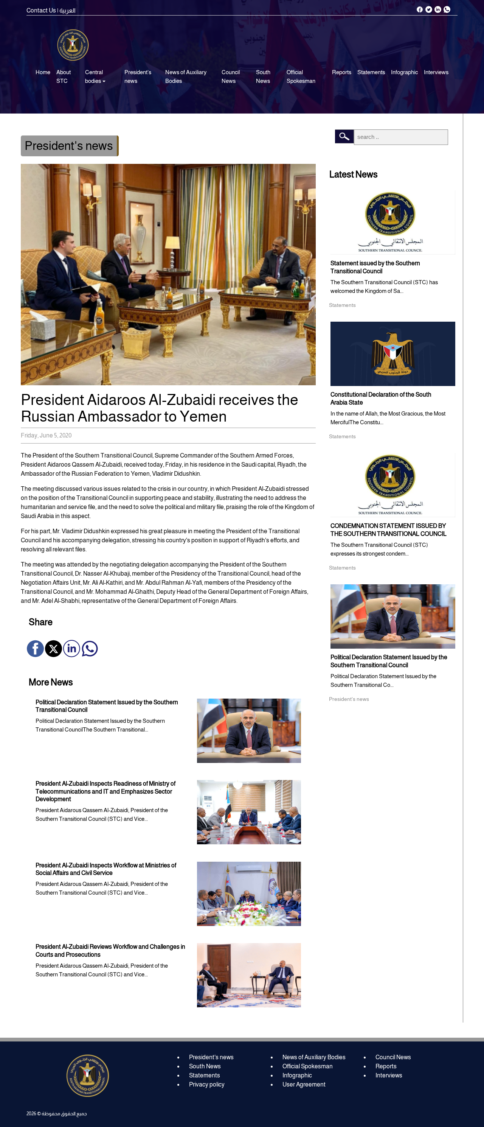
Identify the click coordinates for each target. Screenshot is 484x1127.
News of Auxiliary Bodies (185, 76)
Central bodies (94, 76)
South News (263, 76)
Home (43, 72)
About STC (63, 76)
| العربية (66, 10)
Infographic (404, 72)
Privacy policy (207, 1084)
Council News (231, 76)
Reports (341, 72)
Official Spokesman (301, 76)
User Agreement (304, 1084)
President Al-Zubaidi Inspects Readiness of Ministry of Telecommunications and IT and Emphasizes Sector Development (105, 791)
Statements (371, 72)
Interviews (436, 72)
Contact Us (41, 10)
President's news (137, 76)
